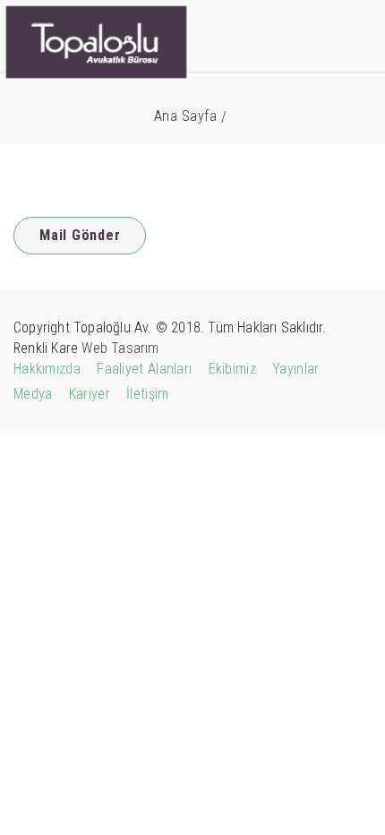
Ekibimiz (232, 368)
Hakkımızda (47, 368)
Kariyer (89, 393)
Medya (33, 393)
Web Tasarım (119, 348)
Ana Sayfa (186, 116)
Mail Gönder (79, 235)
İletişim (147, 393)
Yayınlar (295, 368)
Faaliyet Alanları (144, 368)
